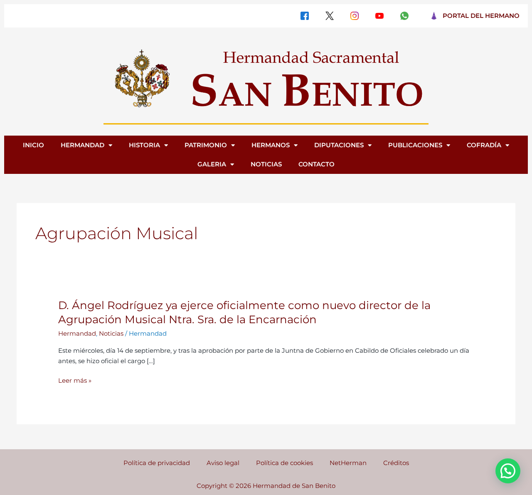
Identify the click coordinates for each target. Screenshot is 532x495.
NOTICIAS (266, 164)
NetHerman (348, 463)
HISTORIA (144, 145)
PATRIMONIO (206, 145)
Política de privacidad (156, 463)
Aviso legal (223, 463)
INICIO (33, 145)
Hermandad (77, 333)
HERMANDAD (82, 145)
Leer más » (74, 381)
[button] (507, 470)
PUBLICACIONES (415, 145)
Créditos (396, 463)
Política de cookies (284, 463)
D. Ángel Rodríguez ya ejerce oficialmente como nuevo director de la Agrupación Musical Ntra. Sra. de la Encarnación (244, 312)
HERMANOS (270, 145)
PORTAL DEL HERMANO (481, 16)
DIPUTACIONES (339, 145)
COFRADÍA (484, 145)
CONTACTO (316, 164)
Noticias (111, 333)
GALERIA (211, 164)
